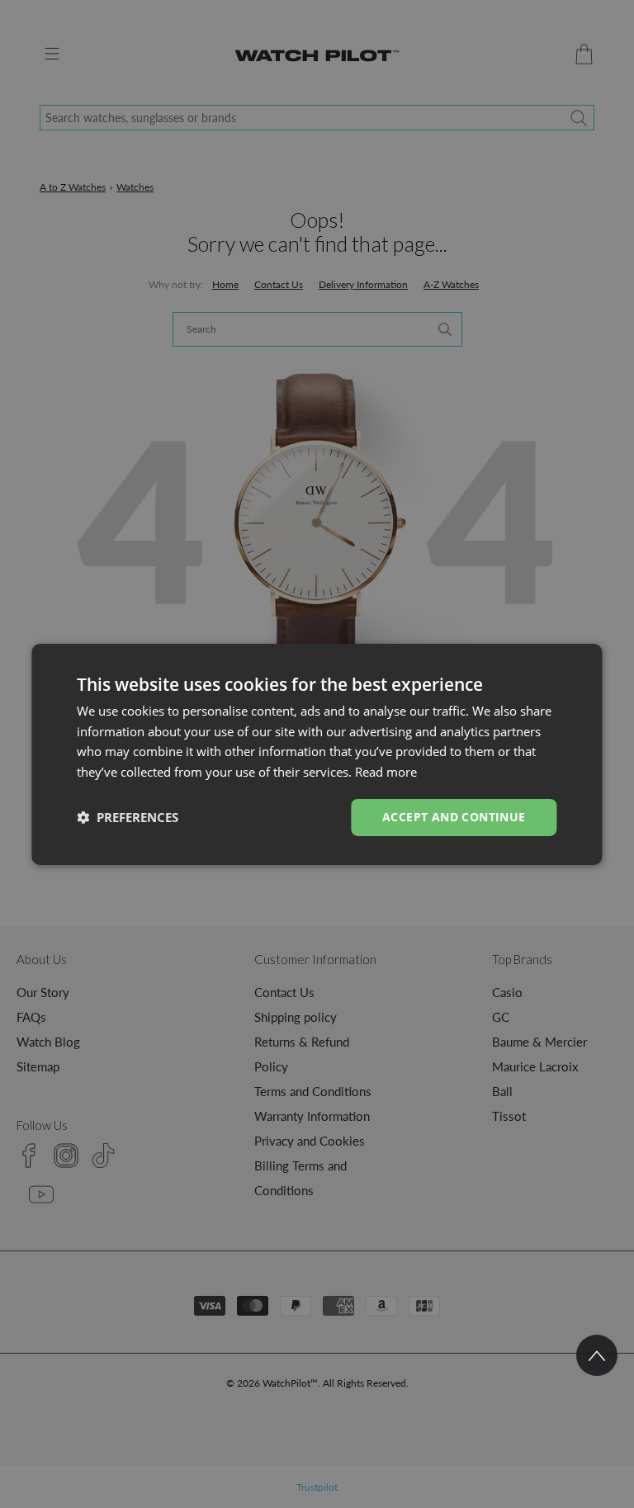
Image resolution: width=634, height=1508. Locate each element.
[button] (127, 817)
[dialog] (316, 753)
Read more (386, 771)
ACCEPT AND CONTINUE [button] (454, 817)
